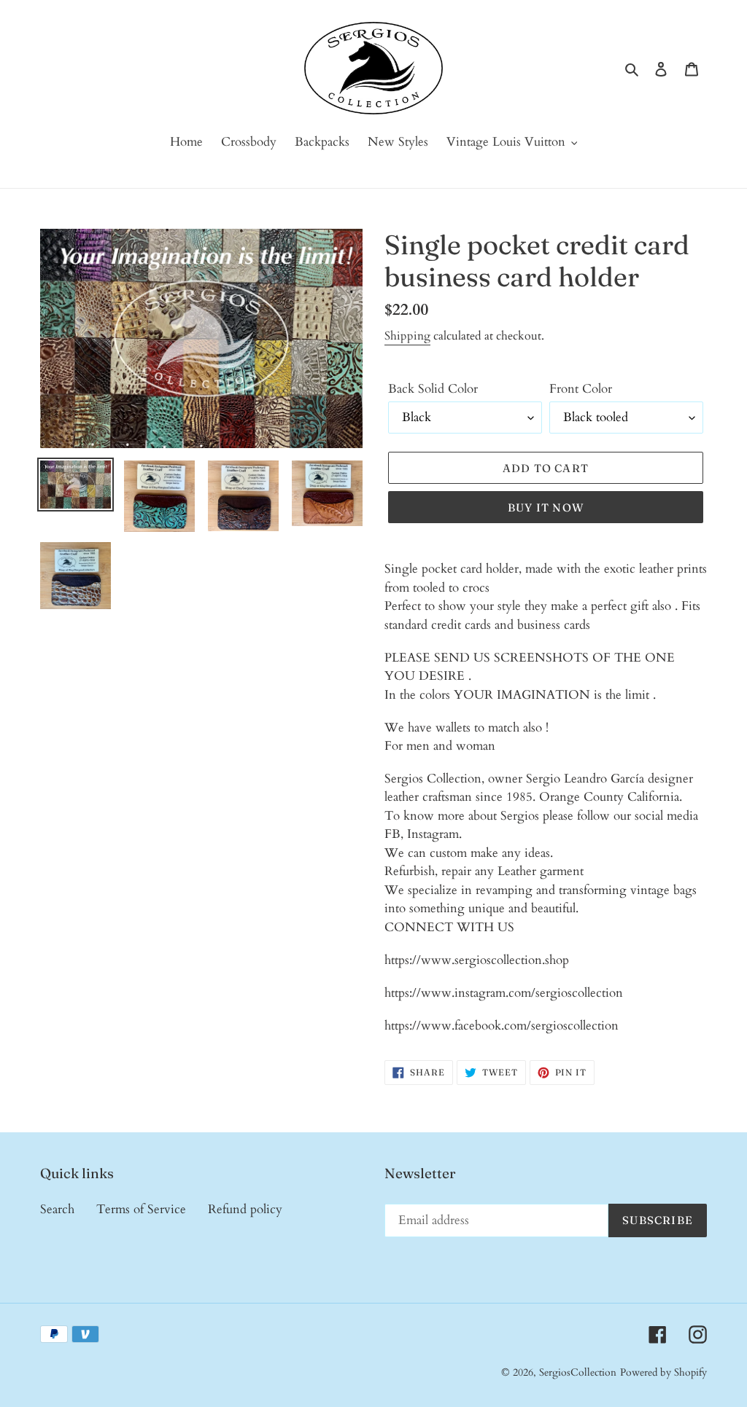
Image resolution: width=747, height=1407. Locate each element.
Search (57, 1209)
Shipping (407, 336)
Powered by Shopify (663, 1372)
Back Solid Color (433, 388)
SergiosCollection (577, 1372)
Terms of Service (141, 1209)
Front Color (580, 388)
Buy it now (546, 507)
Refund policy (245, 1209)
